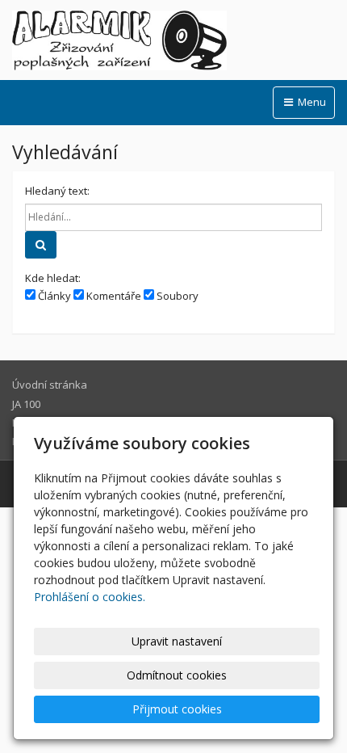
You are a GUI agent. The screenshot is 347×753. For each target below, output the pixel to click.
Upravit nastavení (177, 641)
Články (53, 295)
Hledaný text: (57, 190)
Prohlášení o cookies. (89, 596)
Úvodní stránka (49, 384)
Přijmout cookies (177, 709)
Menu (310, 102)
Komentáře (112, 295)
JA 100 (26, 404)
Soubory (176, 295)
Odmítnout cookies (177, 675)
